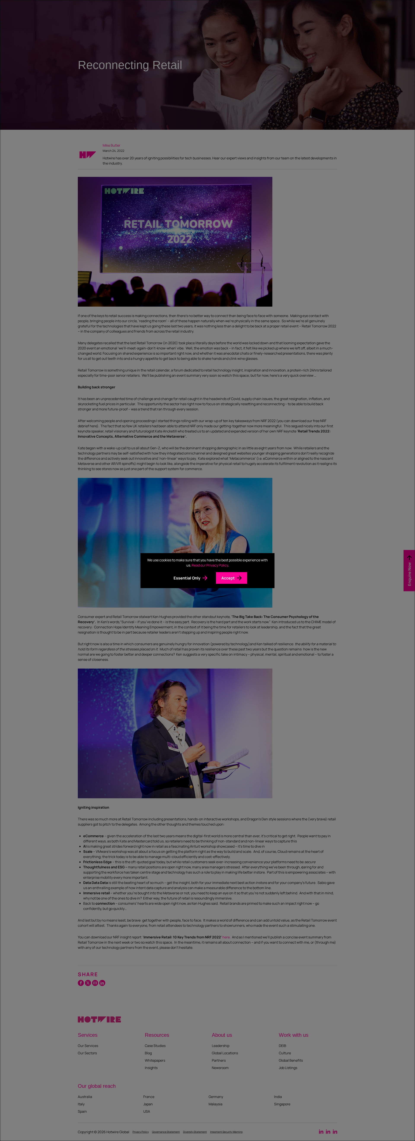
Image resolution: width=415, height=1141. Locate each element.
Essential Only (187, 578)
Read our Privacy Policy (210, 565)
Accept (228, 578)
